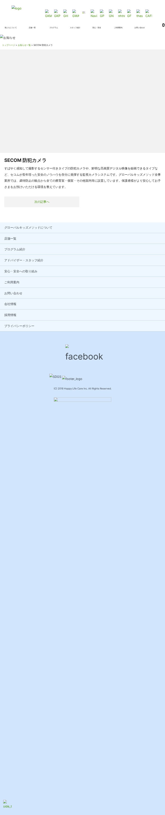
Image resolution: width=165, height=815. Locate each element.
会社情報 (10, 304)
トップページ (8, 45)
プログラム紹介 (14, 249)
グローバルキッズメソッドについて (28, 227)
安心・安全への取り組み (20, 271)
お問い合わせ (13, 293)
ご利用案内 (11, 282)
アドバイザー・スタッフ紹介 (23, 260)
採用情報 (10, 315)
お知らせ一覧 (24, 45)
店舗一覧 (10, 238)
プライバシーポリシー (19, 326)
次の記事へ (41, 201)
